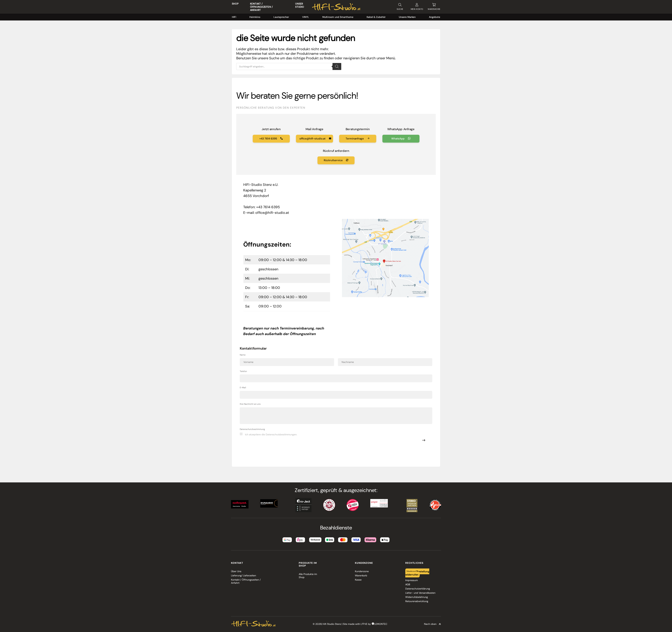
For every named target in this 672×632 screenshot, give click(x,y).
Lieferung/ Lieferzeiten (243, 575)
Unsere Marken (407, 17)
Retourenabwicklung (416, 601)
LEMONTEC (380, 624)
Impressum (411, 580)
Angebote (434, 17)
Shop (235, 3)
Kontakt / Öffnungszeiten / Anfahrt (261, 7)
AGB (407, 584)
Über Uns (236, 571)
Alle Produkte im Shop (308, 576)
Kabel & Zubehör (376, 17)
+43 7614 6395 (268, 138)
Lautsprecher (281, 17)
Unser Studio (299, 5)
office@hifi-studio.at (312, 138)
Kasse (358, 579)
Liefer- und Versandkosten (420, 592)
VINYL (305, 17)
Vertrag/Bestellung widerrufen (417, 573)
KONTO (417, 9)
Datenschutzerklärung (417, 588)
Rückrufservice (333, 160)
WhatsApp (398, 138)
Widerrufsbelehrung (416, 597)
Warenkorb (361, 575)
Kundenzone (362, 571)
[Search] (336, 66)
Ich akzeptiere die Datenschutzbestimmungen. (271, 434)
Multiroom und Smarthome (337, 17)
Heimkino (254, 17)
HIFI (234, 17)
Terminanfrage (355, 138)
